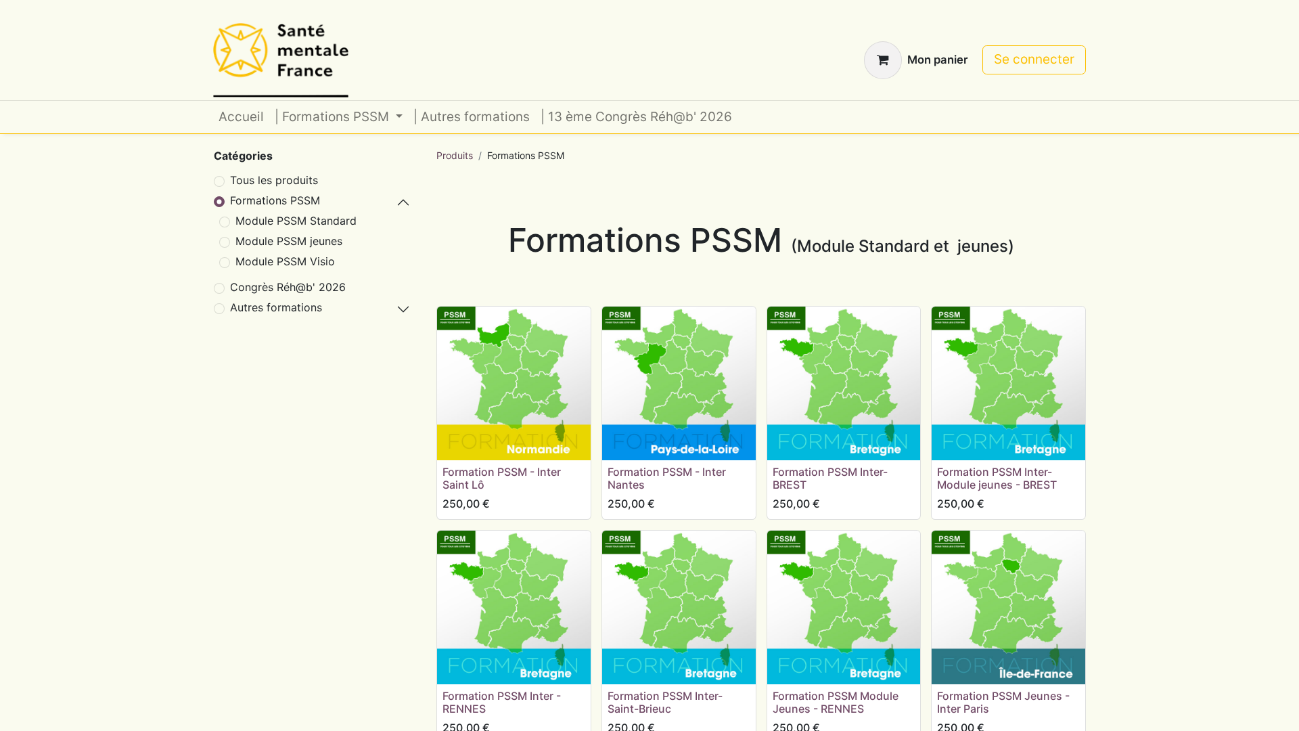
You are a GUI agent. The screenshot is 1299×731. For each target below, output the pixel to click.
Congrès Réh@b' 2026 (288, 287)
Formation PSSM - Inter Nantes (667, 478)
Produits (454, 155)
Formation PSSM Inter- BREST (830, 478)
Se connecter (1034, 59)
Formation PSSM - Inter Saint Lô (501, 478)
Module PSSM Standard (296, 220)
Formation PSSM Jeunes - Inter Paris (1003, 702)
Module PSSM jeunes (288, 241)
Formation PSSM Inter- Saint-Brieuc (665, 702)
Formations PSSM (275, 200)
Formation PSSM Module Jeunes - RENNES (835, 702)
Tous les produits (274, 180)
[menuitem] (241, 117)
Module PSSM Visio (285, 261)
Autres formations (276, 307)
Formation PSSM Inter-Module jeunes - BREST (997, 478)
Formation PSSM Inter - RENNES (501, 702)
